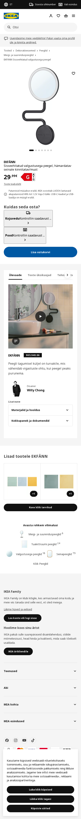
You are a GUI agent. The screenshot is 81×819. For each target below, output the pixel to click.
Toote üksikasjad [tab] (39, 275)
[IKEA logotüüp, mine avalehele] (11, 16)
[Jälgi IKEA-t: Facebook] (7, 740)
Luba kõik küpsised (40, 789)
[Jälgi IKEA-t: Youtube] (24, 740)
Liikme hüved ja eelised (18, 609)
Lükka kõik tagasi (40, 799)
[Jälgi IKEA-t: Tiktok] (33, 740)
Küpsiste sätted (40, 808)
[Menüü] (73, 16)
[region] (40, 106)
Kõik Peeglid (40, 563)
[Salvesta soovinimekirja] (73, 73)
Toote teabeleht (12, 184)
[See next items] (67, 275)
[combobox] (39, 27)
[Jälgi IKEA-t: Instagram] (15, 740)
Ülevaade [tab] (15, 275)
